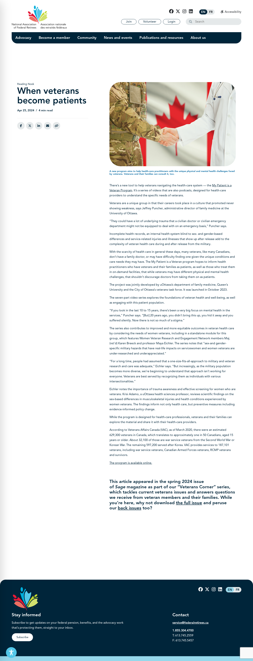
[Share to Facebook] (21, 125)
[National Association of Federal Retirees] (39, 17)
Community (86, 37)
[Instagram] (184, 11)
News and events (118, 37)
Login (171, 21)
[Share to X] (30, 125)
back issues (129, 508)
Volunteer (149, 21)
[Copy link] (56, 125)
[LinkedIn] (191, 11)
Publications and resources (161, 37)
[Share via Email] (47, 125)
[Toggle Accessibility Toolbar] (11, 652)
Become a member (54, 37)
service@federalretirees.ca (190, 623)
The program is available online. (130, 463)
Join (129, 21)
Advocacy (23, 37)
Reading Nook (25, 84)
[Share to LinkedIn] (38, 125)
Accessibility (232, 12)
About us (198, 37)
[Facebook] (171, 11)
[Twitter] (178, 11)
